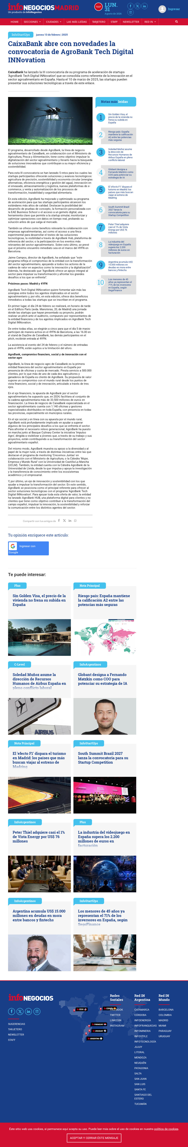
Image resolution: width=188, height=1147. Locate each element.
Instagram (117, 1025)
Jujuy (138, 1046)
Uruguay (164, 1036)
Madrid (163, 1020)
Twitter (115, 1015)
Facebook (116, 1009)
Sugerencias (16, 1024)
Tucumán (140, 1103)
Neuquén (140, 1062)
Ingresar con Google (22, 549)
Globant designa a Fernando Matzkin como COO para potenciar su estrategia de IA (120, 173)
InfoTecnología (145, 1041)
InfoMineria (142, 1030)
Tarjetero (98, 21)
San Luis (139, 1084)
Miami (162, 1025)
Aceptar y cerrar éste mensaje (94, 1138)
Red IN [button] (149, 21)
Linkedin (115, 1020)
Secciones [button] (31, 21)
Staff (114, 21)
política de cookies (166, 1129)
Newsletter (131, 21)
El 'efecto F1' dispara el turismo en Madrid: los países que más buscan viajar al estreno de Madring (120, 192)
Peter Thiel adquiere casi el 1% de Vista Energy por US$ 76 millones (118, 228)
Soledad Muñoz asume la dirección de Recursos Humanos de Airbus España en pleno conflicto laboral (120, 155)
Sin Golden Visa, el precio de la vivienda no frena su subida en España (120, 118)
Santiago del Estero (143, 1096)
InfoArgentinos (90, 664)
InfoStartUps (21, 34)
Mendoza (140, 1057)
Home (15, 21)
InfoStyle (141, 1036)
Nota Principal (90, 585)
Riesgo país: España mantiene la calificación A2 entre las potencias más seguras (120, 135)
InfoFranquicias (145, 1025)
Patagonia (141, 1068)
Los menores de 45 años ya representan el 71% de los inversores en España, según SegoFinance (120, 285)
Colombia (165, 1015)
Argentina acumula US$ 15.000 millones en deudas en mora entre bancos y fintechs (120, 266)
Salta (138, 1073)
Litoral (139, 1052)
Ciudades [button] (52, 21)
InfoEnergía (142, 1020)
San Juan (140, 1078)
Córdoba (140, 1015)
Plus (17, 585)
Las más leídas (77, 21)
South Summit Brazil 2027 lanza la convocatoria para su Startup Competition (119, 211)
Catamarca (141, 1009)
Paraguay (165, 1030)
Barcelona (166, 1009)
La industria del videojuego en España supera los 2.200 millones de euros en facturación (119, 247)
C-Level (19, 664)
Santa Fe (140, 1089)
